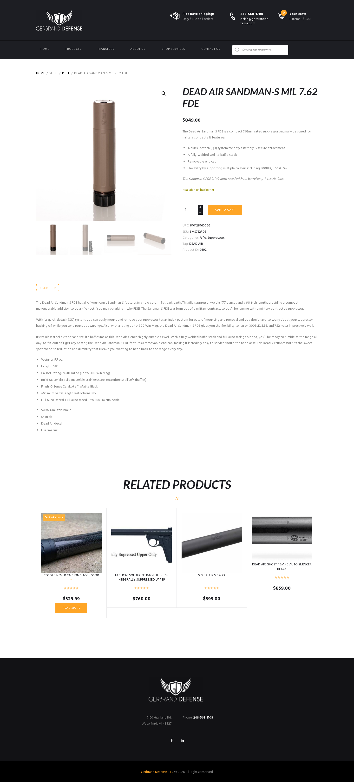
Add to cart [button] (141, 543)
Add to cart (225, 209)
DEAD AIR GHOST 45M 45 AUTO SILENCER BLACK (282, 567)
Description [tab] (48, 288)
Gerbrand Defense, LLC (157, 772)
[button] (163, 93)
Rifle (66, 73)
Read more (71, 608)
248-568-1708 (251, 14)
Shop (53, 73)
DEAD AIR (196, 244)
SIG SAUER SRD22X (211, 575)
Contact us (210, 49)
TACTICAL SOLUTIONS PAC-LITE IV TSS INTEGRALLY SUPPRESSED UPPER (141, 577)
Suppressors (216, 238)
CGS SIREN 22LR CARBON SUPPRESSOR (71, 575)
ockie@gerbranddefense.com (254, 21)
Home (44, 49)
